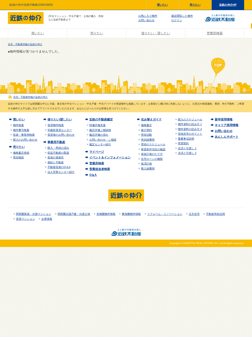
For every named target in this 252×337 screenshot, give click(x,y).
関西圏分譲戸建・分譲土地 (74, 213)
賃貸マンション (25, 218)
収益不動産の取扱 (58, 152)
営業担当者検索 (99, 169)
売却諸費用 (148, 139)
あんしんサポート (226, 136)
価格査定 (146, 125)
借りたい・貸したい (155, 33)
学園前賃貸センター (59, 130)
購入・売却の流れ (58, 147)
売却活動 (146, 134)
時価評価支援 (97, 125)
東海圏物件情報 (131, 213)
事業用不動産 (56, 142)
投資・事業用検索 (24, 134)
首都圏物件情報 (105, 213)
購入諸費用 (148, 168)
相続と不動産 (55, 162)
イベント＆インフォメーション (110, 157)
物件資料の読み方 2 (190, 129)
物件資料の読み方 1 (190, 124)
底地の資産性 (55, 157)
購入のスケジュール (190, 119)
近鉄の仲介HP (227, 4)
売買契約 (183, 143)
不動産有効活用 (215, 213)
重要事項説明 (186, 138)
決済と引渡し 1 (187, 148)
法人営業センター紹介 (61, 171)
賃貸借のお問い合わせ (61, 134)
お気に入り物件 (147, 15)
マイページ (96, 151)
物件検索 (18, 125)
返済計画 (146, 163)
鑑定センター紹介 (100, 144)
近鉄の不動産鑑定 (101, 119)
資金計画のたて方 (152, 153)
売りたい (195, 4)
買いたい (162, 4)
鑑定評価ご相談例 (100, 130)
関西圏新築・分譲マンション (33, 213)
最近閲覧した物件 (182, 15)
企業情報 (46, 218)
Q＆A (93, 175)
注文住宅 (194, 213)
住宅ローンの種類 (152, 158)
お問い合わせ (146, 20)
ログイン (176, 20)
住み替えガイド (151, 119)
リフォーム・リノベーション (164, 213)
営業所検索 (215, 33)
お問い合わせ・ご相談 (102, 139)
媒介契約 (146, 130)
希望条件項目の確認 (153, 149)
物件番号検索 (21, 130)
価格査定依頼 (21, 152)
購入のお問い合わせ (25, 139)
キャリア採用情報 (226, 125)
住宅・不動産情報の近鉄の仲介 (25, 44)
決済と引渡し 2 (187, 152)
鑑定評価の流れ (98, 134)
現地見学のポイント (190, 133)
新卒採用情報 (224, 119)
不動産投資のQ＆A (58, 167)
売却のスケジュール (153, 144)
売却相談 (18, 157)
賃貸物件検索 (55, 125)
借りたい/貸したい (59, 119)
